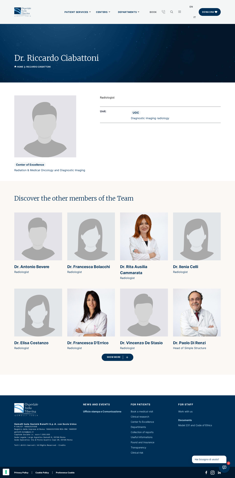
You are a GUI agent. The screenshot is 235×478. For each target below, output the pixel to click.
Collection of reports (142, 432)
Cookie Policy (42, 472)
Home (20, 66)
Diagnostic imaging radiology (150, 118)
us (191, 411)
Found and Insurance (142, 442)
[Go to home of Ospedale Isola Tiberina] (22, 12)
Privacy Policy (21, 472)
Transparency (138, 447)
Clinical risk (137, 452)
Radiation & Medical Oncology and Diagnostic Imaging (49, 170)
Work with (183, 411)
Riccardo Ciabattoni (38, 66)
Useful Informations (141, 437)
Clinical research (140, 416)
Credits (62, 445)
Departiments (138, 426)
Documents (185, 420)
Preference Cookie (65, 472)
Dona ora (208, 12)
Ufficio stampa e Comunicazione (102, 411)
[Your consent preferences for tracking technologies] (6, 472)
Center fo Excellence (142, 421)
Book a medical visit (142, 411)
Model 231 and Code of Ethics (195, 425)
